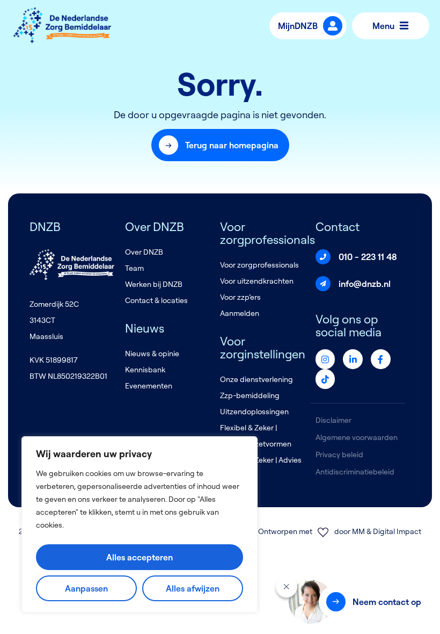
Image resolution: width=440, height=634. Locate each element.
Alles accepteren (139, 557)
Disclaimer (333, 420)
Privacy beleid (339, 454)
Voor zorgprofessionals (259, 265)
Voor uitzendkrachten (257, 281)
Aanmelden (239, 313)
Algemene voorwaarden (357, 437)
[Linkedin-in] (353, 359)
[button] (220, 145)
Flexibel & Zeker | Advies (261, 460)
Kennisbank (145, 369)
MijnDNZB (298, 25)
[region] (139, 524)
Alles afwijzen (192, 588)
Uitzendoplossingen (254, 411)
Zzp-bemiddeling (250, 395)
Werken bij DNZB (153, 284)
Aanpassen (86, 588)
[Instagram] (325, 359)
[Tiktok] (325, 379)
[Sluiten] (286, 586)
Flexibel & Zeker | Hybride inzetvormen (255, 436)
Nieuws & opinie (152, 353)
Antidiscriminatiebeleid (355, 472)
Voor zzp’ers (240, 297)
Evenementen (148, 386)
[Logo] (63, 25)
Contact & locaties (156, 300)
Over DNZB (144, 252)
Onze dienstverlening (256, 379)
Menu (383, 25)
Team (134, 268)
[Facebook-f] (381, 359)
